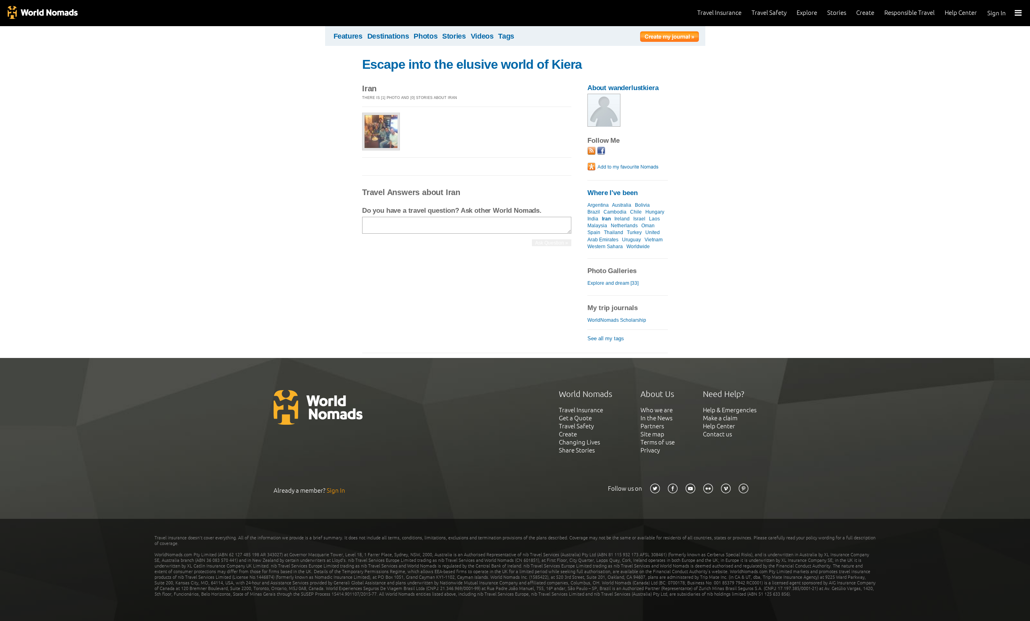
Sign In (996, 13)
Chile (636, 212)
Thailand (613, 232)
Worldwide (638, 246)
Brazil (593, 212)
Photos (425, 36)
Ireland (622, 219)
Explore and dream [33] (613, 283)
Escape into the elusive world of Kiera (472, 64)
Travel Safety (769, 12)
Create (865, 12)
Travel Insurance (719, 12)
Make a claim (720, 418)
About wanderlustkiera (623, 88)
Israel (639, 219)
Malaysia (597, 225)
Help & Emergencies (729, 410)
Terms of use (658, 442)
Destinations (388, 36)
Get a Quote (575, 418)
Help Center (961, 12)
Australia (621, 205)
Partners (652, 426)
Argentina (598, 205)
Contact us (717, 434)
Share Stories (577, 450)
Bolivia (642, 205)
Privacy (650, 450)
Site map (652, 434)
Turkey (634, 232)
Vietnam (654, 240)
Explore (807, 12)
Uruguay (631, 240)
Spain (593, 232)
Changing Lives (579, 442)
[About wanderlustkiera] (603, 125)
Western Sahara (605, 246)
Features (348, 36)
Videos (482, 36)
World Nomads (42, 13)
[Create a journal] (669, 37)
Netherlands (624, 225)
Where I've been (612, 193)
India (592, 219)
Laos (654, 219)
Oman (648, 225)
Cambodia (615, 212)
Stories (836, 12)
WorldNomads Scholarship (616, 320)
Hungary (654, 212)
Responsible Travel (909, 12)
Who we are (657, 410)
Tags (506, 36)
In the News (656, 418)
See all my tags (605, 338)
